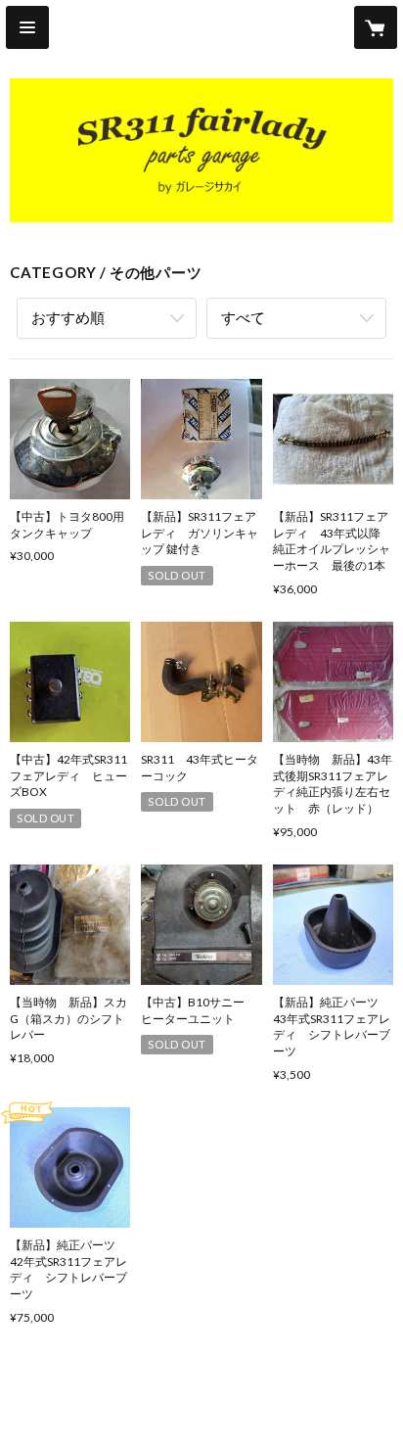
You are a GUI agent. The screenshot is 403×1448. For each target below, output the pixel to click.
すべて (243, 317)
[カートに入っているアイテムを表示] (375, 27)
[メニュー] (27, 27)
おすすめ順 (68, 317)
